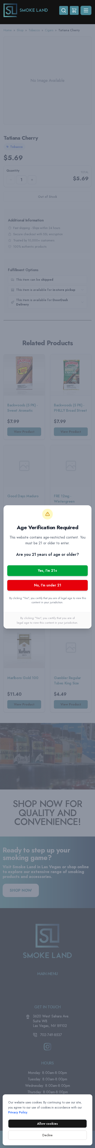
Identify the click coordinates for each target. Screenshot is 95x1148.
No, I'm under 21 (47, 585)
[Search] (63, 10)
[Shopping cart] (74, 10)
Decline (47, 1135)
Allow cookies (47, 1123)
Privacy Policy (17, 1112)
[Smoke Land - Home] (31, 10)
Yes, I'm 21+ (47, 570)
